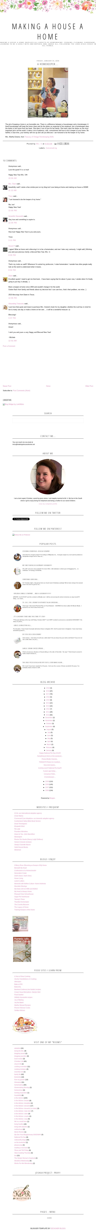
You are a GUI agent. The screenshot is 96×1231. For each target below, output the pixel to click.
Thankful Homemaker (21, 902)
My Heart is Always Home (23, 891)
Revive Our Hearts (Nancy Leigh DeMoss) (28, 839)
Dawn (10, 276)
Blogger (52, 798)
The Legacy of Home (21, 907)
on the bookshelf (20, 1142)
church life (17, 1064)
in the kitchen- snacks (21, 1116)
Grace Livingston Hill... (23, 625)
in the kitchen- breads (21, 1100)
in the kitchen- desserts (22, 1106)
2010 (47, 715)
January (49, 750)
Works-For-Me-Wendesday (23, 1163)
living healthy (18, 1124)
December (48, 717)
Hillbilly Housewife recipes (23, 997)
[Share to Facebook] (65, 143)
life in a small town (20, 1121)
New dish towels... (50, 765)
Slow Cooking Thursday (22, 1153)
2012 (48, 709)
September (49, 726)
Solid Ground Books (21, 847)
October (49, 723)
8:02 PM (12, 270)
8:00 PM (12, 255)
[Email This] (58, 143)
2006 (47, 790)
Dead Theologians (20, 824)
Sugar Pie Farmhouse (21, 897)
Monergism (18, 837)
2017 (47, 694)
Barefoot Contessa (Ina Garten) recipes (27, 989)
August (48, 729)
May (49, 738)
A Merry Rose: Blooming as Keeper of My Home (30, 865)
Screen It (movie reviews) (23, 842)
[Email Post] (55, 144)
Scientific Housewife (15, 216)
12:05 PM (12, 210)
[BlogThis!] (61, 143)
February (49, 747)
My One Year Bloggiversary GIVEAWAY (27, 1134)
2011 (47, 712)
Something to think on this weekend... (49, 756)
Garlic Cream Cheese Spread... (33, 648)
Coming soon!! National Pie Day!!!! (50, 768)
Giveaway (17, 1082)
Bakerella (17, 987)
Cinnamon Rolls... (50, 774)
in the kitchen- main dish (22, 1111)
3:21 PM (12, 240)
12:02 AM (12, 341)
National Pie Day (20, 1137)
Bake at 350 (18, 984)
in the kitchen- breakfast (22, 1103)
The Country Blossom (21, 904)
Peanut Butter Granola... (50, 759)
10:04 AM (12, 178)
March (49, 744)
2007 (47, 787)
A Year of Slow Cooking (22, 976)
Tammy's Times (19, 899)
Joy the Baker (19, 1002)
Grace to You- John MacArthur (24, 834)
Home (48, 386)
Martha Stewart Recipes (22, 1005)
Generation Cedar (20, 873)
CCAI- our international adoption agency (28, 813)
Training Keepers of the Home (24, 910)
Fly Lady (17, 829)
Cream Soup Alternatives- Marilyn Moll (27, 992)
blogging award (19, 1053)
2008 (47, 784)
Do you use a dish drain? (31, 634)
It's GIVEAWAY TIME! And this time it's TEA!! (29, 616)
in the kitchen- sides (21, 1114)
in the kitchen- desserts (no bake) (25, 1108)
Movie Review (19, 1132)
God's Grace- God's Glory (23, 876)
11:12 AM (12, 190)
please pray (18, 1145)
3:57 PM (12, 318)
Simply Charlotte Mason (22, 844)
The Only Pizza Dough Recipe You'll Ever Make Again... (43, 662)
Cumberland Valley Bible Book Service (27, 821)
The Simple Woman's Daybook (24, 1158)
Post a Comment (9, 346)
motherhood (18, 1129)
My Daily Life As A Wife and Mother (26, 889)
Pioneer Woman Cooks (22, 1008)
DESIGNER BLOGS (58, 1228)
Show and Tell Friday (21, 1150)
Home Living (18, 878)
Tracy (10, 196)
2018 (47, 691)
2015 (48, 700)
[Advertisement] (48, 366)
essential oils (18, 1072)
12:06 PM (12, 298)
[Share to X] (63, 143)
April (48, 741)
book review (18, 1059)
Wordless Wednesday (21, 1161)
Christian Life (18, 1061)
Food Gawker (19, 995)
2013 (47, 706)
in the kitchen (18, 1098)
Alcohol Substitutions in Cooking (25, 979)
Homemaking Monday (21, 1087)
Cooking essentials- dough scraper (36, 551)
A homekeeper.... (50, 777)
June (49, 735)
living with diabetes (20, 1127)
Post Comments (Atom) (21, 390)
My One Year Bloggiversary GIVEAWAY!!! (37, 565)
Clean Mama (18, 816)
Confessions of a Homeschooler (25, 870)
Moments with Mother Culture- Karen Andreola (30, 883)
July (49, 732)
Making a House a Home (48, 31)
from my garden (19, 1080)
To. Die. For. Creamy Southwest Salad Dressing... (41, 602)
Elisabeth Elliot (19, 826)
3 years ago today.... (50, 771)
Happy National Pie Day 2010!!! (50, 753)
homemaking (51, 148)
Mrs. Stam (12, 184)
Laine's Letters (19, 881)
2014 (47, 703)
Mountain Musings (20, 886)
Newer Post (7, 386)
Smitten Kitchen (19, 1010)
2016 (48, 697)
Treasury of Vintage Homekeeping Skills (39, 137)
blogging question (20, 1056)
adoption (17, 1048)
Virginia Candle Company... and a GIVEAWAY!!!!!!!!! (32, 593)
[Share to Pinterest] (68, 143)
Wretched (17, 850)
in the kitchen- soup (21, 1119)
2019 (48, 688)
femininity (17, 1077)
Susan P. (11, 246)
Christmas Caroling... (30, 579)
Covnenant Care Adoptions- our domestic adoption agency (34, 818)
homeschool (18, 1090)
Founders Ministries (21, 831)
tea (15, 1155)
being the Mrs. (19, 1051)
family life (17, 1074)
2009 (47, 781)
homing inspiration (20, 1093)
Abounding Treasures (16, 304)
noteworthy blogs (20, 1140)
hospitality (17, 1095)
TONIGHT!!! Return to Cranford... (50, 762)
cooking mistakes (20, 1069)
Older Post (89, 386)
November (48, 720)
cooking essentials (20, 1066)
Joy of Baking (19, 1000)
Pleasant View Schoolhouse (24, 894)
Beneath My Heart (20, 868)
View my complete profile (48, 504)
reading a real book (21, 1148)
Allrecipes (17, 982)
